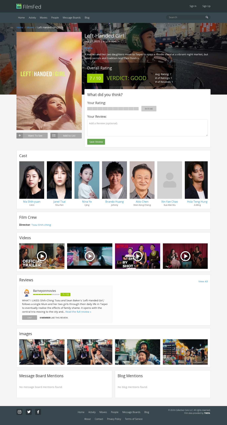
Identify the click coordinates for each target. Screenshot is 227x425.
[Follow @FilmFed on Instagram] (19, 412)
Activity (32, 17)
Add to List (69, 135)
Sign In (193, 6)
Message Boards (72, 17)
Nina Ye (87, 201)
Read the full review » (78, 311)
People (55, 17)
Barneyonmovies (44, 291)
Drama (88, 47)
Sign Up (206, 6)
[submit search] (207, 17)
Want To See (35, 135)
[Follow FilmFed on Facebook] (38, 412)
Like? (29, 317)
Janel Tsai (59, 201)
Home (21, 17)
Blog (87, 17)
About (87, 419)
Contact (99, 419)
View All (203, 281)
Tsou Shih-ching (41, 224)
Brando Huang (114, 201)
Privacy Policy (114, 419)
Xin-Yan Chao (169, 201)
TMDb (207, 413)
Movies (43, 17)
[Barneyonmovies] (26, 295)
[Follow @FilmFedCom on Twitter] (29, 412)
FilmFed (31, 6)
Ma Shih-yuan (31, 201)
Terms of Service (134, 419)
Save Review (96, 141)
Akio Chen (142, 201)
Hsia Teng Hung (197, 201)
